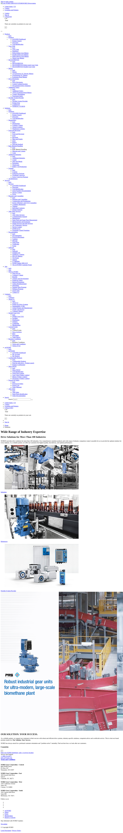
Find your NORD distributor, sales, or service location (17, 752)
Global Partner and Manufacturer (22, 308)
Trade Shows (16, 337)
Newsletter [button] (4, 824)
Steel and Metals (17, 161)
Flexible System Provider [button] (8, 591)
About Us (11, 299)
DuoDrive (15, 51)
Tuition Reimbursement (19, 284)
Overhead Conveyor (18, 175)
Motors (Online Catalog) (19, 377)
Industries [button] (4, 492)
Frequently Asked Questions (21, 230)
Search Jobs (16, 290)
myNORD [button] (8, 347)
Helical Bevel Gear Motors (20, 56)
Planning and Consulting (15, 196)
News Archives (17, 332)
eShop (6, 812)
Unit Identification (17, 44)
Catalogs (15, 239)
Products (11, 37)
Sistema (14, 259)
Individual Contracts (18, 208)
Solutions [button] (7, 108)
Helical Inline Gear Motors (20, 53)
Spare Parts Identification (19, 394)
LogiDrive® (16, 104)
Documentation (13, 232)
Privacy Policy (16, 830)
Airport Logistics (17, 127)
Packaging (15, 163)
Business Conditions (14, 339)
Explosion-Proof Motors (19, 77)
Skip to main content (7, 1)
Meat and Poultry (17, 139)
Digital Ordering (17, 210)
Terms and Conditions (19, 344)
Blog (13, 334)
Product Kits (16, 103)
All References (12, 179)
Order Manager (17, 387)
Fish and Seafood (17, 144)
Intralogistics (12, 120)
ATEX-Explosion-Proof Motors (22, 92)
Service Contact (17, 192)
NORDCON (16, 253)
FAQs (14, 194)
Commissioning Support (19, 216)
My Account (16, 354)
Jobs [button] (6, 266)
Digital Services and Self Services (22, 223)
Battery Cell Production (19, 166)
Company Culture (17, 275)
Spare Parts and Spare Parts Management (24, 220)
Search (10, 399)
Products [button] (7, 34)
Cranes (14, 160)
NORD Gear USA (14, 313)
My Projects (16, 356)
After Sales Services (14, 211)
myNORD (11, 351)
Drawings (15, 42)
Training (14, 206)
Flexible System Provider (16, 98)
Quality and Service (18, 309)
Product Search (17, 41)
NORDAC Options (18, 254)
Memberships (16, 325)
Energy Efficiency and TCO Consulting (24, 203)
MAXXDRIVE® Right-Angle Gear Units (25, 65)
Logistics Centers (17, 125)
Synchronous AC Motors (19, 75)
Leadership (15, 323)
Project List (15, 385)
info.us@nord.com (6, 758)
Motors (10, 68)
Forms (14, 246)
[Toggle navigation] (1, 31)
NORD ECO (16, 228)
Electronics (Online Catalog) (21, 378)
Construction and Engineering (21, 201)
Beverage (15, 137)
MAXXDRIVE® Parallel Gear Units (23, 67)
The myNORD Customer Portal (22, 265)
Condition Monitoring (19, 204)
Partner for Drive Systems (20, 304)
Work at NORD (13, 272)
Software (11, 247)
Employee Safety (17, 280)
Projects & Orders (13, 380)
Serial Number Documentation (21, 191)
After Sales (11, 389)
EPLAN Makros (17, 256)
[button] (7, 397)
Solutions (11, 111)
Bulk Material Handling (15, 146)
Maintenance (16, 218)
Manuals (14, 241)
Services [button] (7, 180)
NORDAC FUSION (18, 106)
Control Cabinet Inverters (20, 84)
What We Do (16, 273)
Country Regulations (18, 94)
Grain (14, 153)
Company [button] (8, 294)
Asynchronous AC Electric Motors (22, 73)
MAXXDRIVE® (13, 60)
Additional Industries (14, 154)
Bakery (14, 142)
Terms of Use (16, 346)
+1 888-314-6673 (6, 756)
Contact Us (15, 292)
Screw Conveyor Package (20, 177)
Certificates (15, 244)
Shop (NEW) (12, 366)
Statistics (15, 321)
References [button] (4, 541)
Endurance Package (18, 173)
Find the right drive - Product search (23, 363)
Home (6, 425)
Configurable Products (15, 358)
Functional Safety (17, 96)
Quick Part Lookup (18, 373)
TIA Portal (15, 258)
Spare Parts (15, 242)
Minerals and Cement (18, 151)
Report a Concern (10, 817)
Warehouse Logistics (18, 129)
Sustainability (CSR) (18, 306)
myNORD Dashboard (19, 39)
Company (11, 297)
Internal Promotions (18, 282)
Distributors (15, 320)
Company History (17, 311)
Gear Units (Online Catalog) (21, 375)
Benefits (14, 277)
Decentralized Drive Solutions (21, 86)
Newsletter (15, 335)
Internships (15, 285)
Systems (10, 168)
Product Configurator (18, 365)
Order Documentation (19, 396)
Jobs (9, 270)
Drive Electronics (13, 79)
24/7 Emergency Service (19, 225)
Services (11, 184)
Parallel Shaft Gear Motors (20, 55)
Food (13, 135)
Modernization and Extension (21, 222)
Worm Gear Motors (18, 58)
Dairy (14, 141)
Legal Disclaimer (6, 830)
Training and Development (20, 278)
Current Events (13, 327)
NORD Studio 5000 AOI (20, 263)
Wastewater (15, 165)
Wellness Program (17, 289)
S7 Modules (16, 261)
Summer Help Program (19, 287)
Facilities (15, 318)
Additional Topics (13, 87)
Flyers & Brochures (18, 237)
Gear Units (11, 46)
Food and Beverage (14, 130)
